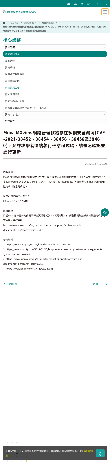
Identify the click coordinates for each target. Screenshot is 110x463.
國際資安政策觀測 (14, 74)
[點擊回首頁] (19, 11)
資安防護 (10, 47)
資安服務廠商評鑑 (14, 101)
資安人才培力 (12, 114)
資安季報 (10, 67)
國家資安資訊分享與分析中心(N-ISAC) (25, 107)
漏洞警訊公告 (48, 22)
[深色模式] (105, 212)
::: (62, 3)
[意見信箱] (68, 4)
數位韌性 (10, 121)
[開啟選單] (105, 12)
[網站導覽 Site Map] (75, 4)
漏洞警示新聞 (12, 81)
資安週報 (10, 60)
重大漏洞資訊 (12, 94)
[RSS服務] (82, 4)
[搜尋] (106, 4)
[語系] (89, 4)
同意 (100, 453)
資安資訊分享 (12, 54)
